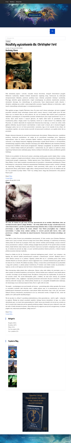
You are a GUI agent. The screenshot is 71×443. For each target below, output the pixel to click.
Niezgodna (11, 359)
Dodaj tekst (18, 1)
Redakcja (12, 1)
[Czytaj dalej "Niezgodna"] (12, 366)
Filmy (10, 176)
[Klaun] (19, 203)
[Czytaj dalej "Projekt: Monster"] (12, 381)
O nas (7, 1)
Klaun (8, 182)
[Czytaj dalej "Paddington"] (12, 352)
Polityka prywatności (44, 437)
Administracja (32, 437)
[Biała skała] (35, 412)
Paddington (11, 345)
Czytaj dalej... (9, 178)
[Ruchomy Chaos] (19, 70)
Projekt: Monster (12, 374)
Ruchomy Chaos (12, 50)
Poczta (23, 437)
